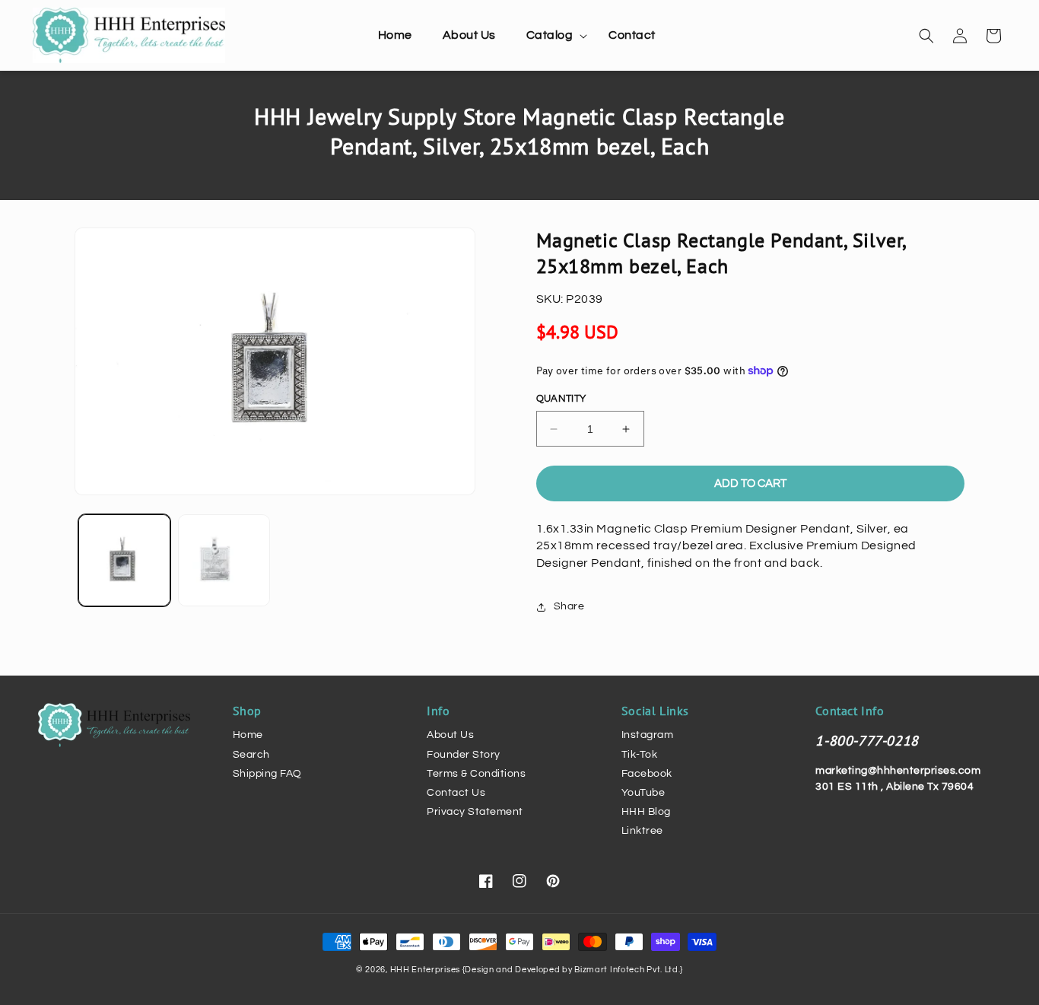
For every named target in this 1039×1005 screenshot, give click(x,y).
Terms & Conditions (476, 773)
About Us (450, 735)
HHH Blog (646, 811)
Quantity (561, 398)
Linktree (642, 830)
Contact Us (456, 792)
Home (248, 735)
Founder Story (463, 754)
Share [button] (569, 606)
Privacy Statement (475, 811)
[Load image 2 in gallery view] (224, 560)
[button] (552, 35)
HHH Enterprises (426, 969)
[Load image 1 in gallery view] (124, 560)
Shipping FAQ (267, 773)
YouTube (643, 792)
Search (251, 754)
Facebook (646, 773)
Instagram (647, 735)
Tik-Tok (639, 754)
